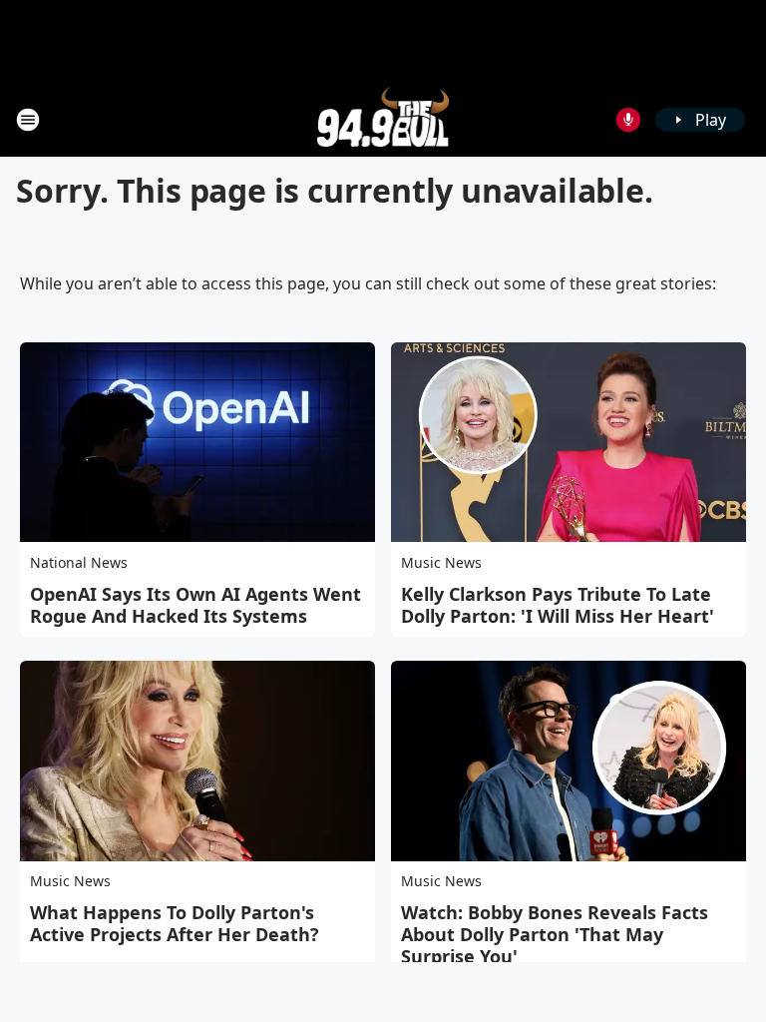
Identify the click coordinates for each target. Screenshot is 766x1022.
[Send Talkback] (628, 120)
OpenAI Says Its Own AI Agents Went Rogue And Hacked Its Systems (195, 605)
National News (79, 562)
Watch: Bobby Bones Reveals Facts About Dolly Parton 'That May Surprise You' (554, 934)
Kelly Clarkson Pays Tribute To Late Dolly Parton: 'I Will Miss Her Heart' (557, 605)
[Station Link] (383, 119)
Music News (441, 562)
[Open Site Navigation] (28, 120)
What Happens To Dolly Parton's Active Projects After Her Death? (174, 923)
